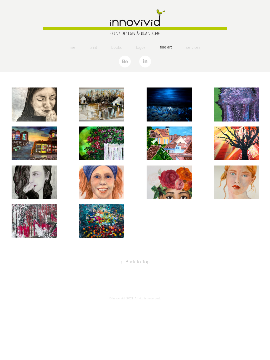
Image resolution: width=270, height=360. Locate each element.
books (116, 47)
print (93, 47)
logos (141, 47)
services (193, 47)
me (72, 47)
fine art (166, 47)
